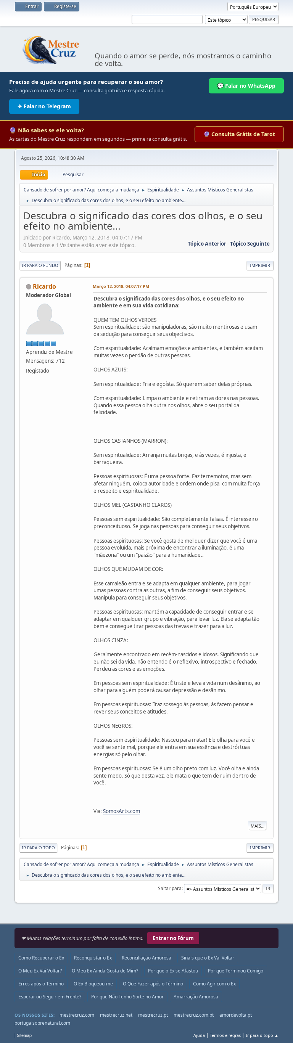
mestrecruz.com (77, 1015)
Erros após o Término (41, 983)
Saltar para (170, 888)
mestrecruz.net (116, 1015)
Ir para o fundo (40, 265)
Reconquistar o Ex (93, 958)
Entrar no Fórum (173, 938)
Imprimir (260, 265)
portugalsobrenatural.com (42, 1023)
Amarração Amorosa (196, 996)
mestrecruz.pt (153, 1015)
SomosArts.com (121, 811)
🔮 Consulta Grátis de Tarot (239, 134)
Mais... (257, 826)
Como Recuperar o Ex (41, 958)
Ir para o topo (38, 847)
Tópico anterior (207, 243)
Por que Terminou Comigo (235, 970)
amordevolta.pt (235, 1015)
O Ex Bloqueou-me (93, 983)
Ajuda (199, 1035)
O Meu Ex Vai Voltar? (40, 970)
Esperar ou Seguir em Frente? (49, 996)
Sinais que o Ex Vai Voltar (207, 958)
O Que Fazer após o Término (153, 983)
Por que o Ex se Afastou (173, 970)
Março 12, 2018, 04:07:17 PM (121, 286)
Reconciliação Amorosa (146, 958)
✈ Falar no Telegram (44, 106)
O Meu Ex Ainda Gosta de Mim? (105, 970)
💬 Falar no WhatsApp (246, 85)
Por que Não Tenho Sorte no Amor (127, 996)
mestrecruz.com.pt (194, 1015)
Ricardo (44, 286)
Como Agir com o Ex (214, 983)
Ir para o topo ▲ (262, 1035)
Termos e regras (225, 1035)
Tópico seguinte (250, 243)
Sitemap (24, 1035)
